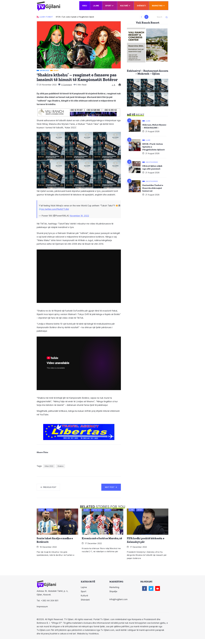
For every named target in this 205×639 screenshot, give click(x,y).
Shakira (60, 466)
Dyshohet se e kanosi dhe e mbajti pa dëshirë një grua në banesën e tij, (83, 17)
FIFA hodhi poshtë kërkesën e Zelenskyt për (145, 540)
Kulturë (124, 6)
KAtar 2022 (49, 466)
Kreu (84, 6)
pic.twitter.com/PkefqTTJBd (55, 209)
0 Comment (66, 84)
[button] (141, 17)
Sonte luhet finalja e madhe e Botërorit (55, 540)
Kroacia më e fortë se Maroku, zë (102, 538)
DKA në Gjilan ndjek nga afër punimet (152, 167)
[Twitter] (151, 588)
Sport (108, 6)
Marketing (157, 6)
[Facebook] (144, 588)
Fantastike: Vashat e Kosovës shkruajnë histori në (152, 188)
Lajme (96, 6)
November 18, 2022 (79, 215)
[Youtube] (157, 588)
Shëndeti (141, 6)
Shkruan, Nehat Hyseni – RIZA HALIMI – (154, 126)
